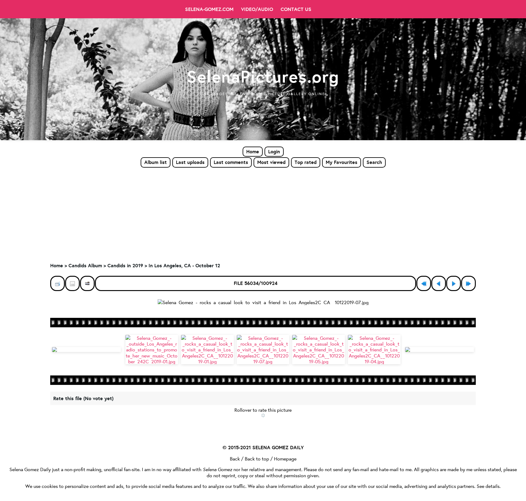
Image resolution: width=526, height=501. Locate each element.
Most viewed (271, 162)
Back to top (257, 458)
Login (274, 151)
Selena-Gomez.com (209, 9)
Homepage (285, 458)
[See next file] (453, 283)
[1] (263, 415)
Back (235, 458)
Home (252, 151)
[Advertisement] (263, 213)
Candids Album (85, 265)
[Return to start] (423, 283)
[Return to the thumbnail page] (57, 283)
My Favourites (341, 162)
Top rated (306, 162)
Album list (155, 162)
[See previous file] (438, 283)
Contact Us (296, 9)
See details (488, 486)
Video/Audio (257, 9)
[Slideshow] (87, 283)
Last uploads (190, 162)
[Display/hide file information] (72, 283)
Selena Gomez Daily (30, 469)
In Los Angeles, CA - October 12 (184, 265)
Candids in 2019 (125, 265)
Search (374, 162)
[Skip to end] (468, 283)
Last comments (231, 162)
